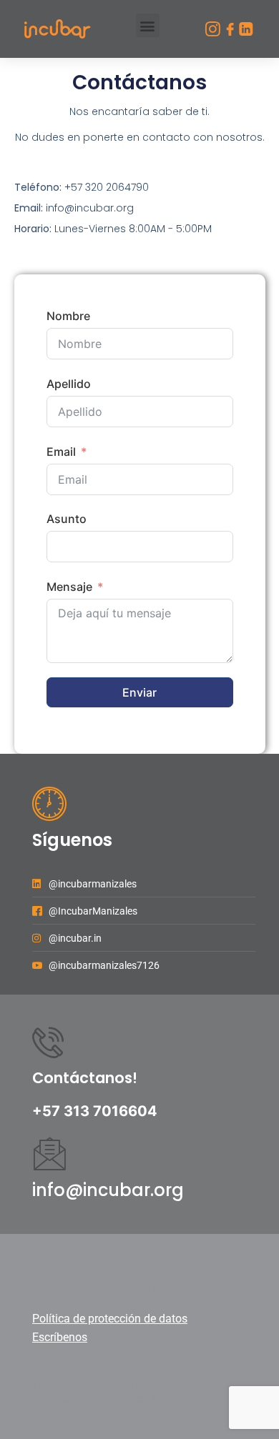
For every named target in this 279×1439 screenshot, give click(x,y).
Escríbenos (59, 1337)
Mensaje (69, 586)
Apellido (68, 384)
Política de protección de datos (109, 1318)
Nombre (68, 316)
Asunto (66, 519)
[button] (148, 25)
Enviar (139, 692)
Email (61, 451)
